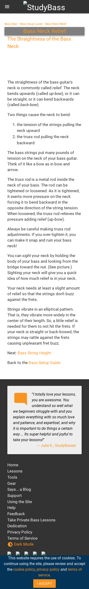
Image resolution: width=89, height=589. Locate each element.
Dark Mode (20, 544)
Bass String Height (34, 353)
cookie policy (24, 569)
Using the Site (19, 501)
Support (14, 495)
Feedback (16, 513)
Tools (12, 477)
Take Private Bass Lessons (31, 520)
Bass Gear (11, 24)
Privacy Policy (19, 532)
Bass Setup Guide (45, 362)
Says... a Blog (19, 489)
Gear (11, 483)
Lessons (15, 471)
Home (12, 465)
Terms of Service (22, 538)
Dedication (17, 526)
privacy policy (48, 569)
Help (11, 507)
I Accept (44, 583)
